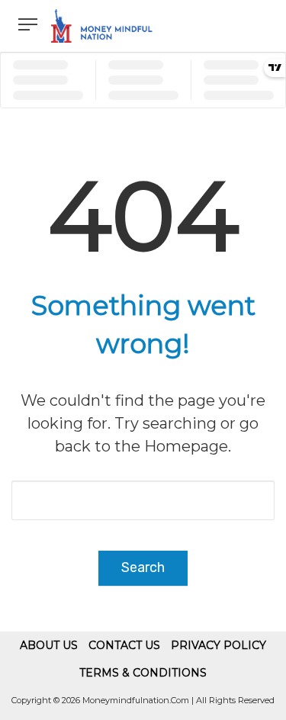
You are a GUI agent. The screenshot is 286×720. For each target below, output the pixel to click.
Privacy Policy (218, 645)
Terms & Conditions (143, 673)
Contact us (124, 645)
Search (143, 567)
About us (49, 645)
